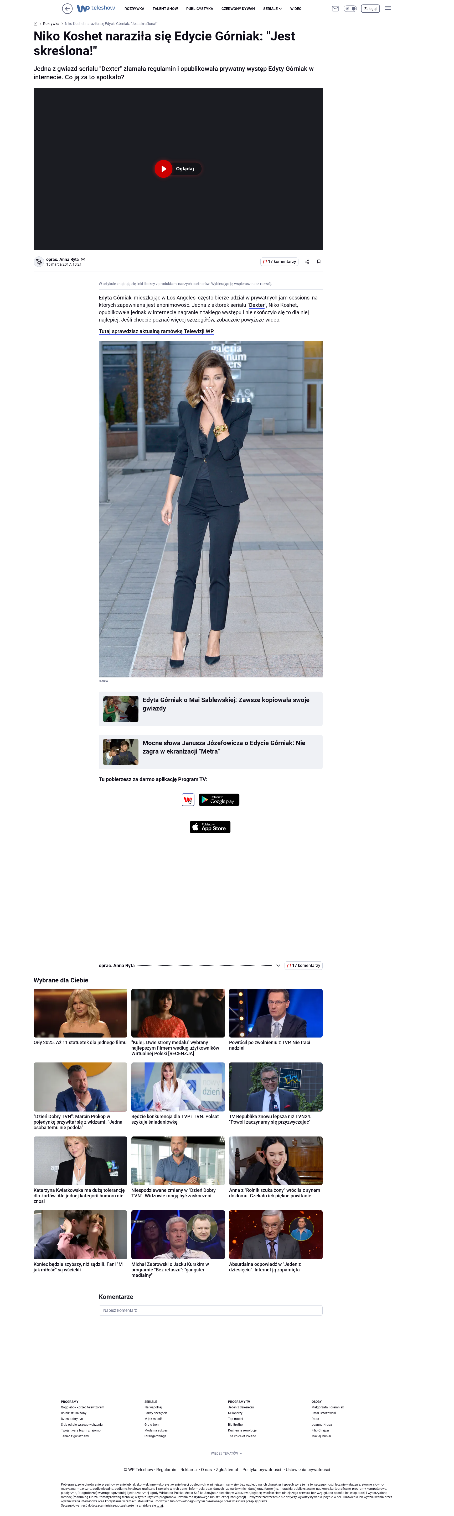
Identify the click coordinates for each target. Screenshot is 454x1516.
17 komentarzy (282, 261)
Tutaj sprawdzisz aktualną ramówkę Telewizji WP (156, 331)
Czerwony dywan (238, 9)
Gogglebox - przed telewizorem (82, 1407)
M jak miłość (153, 1419)
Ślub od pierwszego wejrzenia (82, 1424)
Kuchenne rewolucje (242, 1430)
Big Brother (236, 1424)
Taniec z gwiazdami (75, 1436)
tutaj (160, 1505)
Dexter (257, 305)
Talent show (165, 9)
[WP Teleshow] (101, 8)
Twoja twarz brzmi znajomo (81, 1430)
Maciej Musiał (321, 1436)
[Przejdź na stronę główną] (67, 12)
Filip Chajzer (320, 1430)
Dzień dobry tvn (72, 1419)
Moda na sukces (156, 1430)
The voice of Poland (242, 1436)
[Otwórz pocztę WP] (335, 8)
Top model (235, 1419)
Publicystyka (199, 9)
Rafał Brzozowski (324, 1413)
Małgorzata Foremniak (328, 1407)
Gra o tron (152, 1424)
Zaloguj (370, 9)
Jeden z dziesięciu (241, 1407)
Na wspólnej (153, 1407)
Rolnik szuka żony (73, 1413)
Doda (315, 1419)
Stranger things (155, 1436)
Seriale (270, 9)
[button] (350, 9)
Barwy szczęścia (156, 1413)
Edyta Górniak (115, 297)
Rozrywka (134, 9)
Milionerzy (235, 1413)
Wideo (296, 9)
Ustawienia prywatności (307, 1469)
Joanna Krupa (322, 1424)
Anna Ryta (69, 259)
